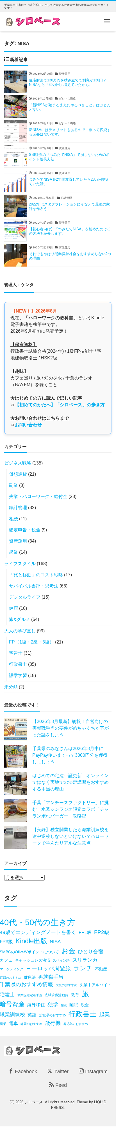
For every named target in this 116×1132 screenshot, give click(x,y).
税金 (85, 1005)
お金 (68, 951)
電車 (13, 1023)
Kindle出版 (31, 941)
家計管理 (18, 507)
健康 (13, 608)
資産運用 (18, 541)
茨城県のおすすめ (52, 1015)
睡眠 (73, 1004)
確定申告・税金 (24, 530)
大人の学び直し (20, 630)
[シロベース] (32, 21)
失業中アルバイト (95, 985)
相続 (13, 518)
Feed (60, 1085)
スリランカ (84, 960)
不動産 (101, 969)
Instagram (96, 1071)
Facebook (25, 1071)
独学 (52, 1004)
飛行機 (53, 1023)
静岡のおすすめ (31, 1023)
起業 (13, 552)
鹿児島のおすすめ (75, 1023)
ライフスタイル (20, 563)
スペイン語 (61, 960)
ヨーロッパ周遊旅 (48, 968)
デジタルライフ (24, 597)
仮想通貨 (18, 474)
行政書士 (18, 664)
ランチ (83, 968)
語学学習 (18, 675)
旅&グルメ (19, 619)
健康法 (30, 977)
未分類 (11, 686)
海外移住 (36, 1004)
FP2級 (102, 932)
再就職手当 (50, 977)
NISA (55, 941)
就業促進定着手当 (29, 995)
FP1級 (85, 932)
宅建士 (15, 653)
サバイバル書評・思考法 (33, 586)
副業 (13, 485)
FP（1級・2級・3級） (31, 642)
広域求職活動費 (56, 995)
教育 (75, 995)
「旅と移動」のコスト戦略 (36, 574)
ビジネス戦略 (17, 463)
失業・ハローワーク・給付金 (38, 496)
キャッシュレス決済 (32, 960)
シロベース (33, 1102)
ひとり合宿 (90, 951)
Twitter (60, 1071)
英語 (32, 1014)
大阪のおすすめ (66, 985)
